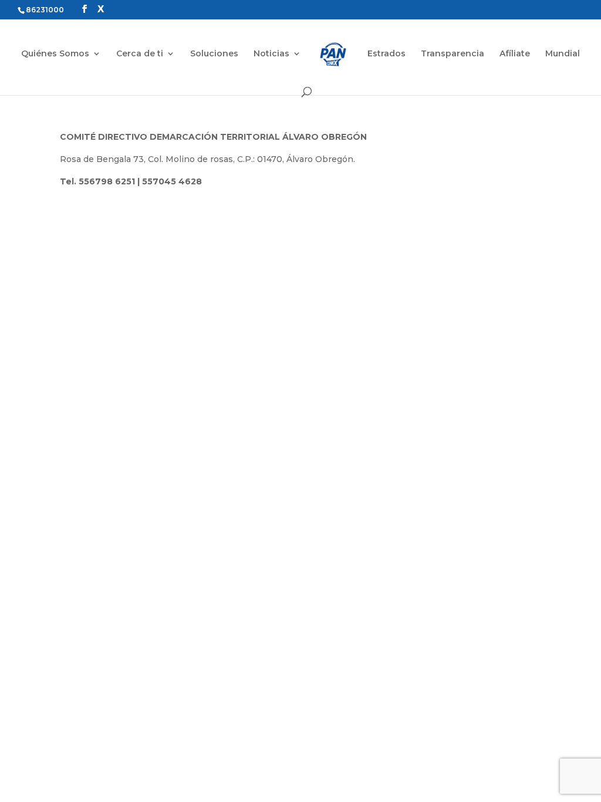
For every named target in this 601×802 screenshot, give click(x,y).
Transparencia (452, 54)
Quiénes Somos (55, 54)
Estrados (386, 54)
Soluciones (214, 54)
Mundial (562, 54)
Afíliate (514, 54)
